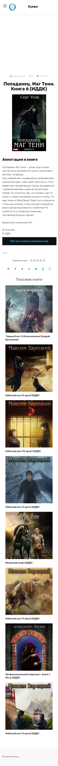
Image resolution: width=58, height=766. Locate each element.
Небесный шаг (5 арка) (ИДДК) (22, 733)
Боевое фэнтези (19, 76)
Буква (33, 6)
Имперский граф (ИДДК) (18, 563)
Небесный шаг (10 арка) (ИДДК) (23, 451)
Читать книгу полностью (29, 241)
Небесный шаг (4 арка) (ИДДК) (22, 395)
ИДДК (4, 253)
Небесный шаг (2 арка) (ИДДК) (22, 507)
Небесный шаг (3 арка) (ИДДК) (22, 618)
